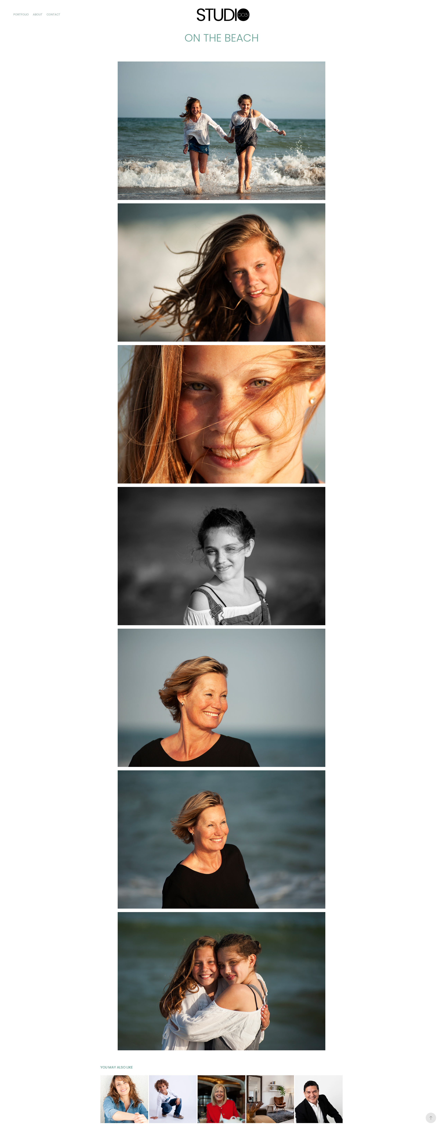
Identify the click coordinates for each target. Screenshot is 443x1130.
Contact (53, 14)
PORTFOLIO (21, 14)
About (37, 14)
